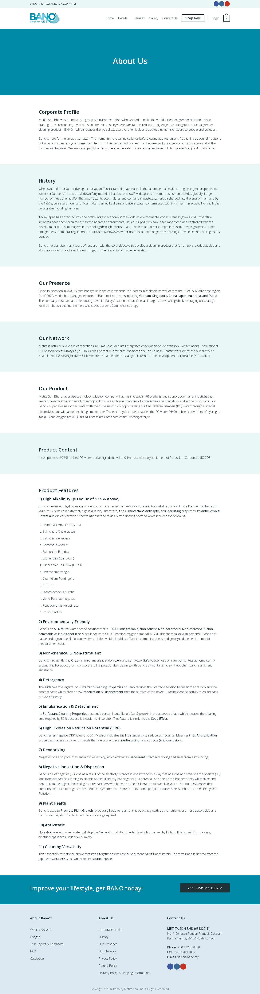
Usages (140, 18)
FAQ (33, 951)
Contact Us (169, 18)
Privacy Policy (108, 958)
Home (109, 18)
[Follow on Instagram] (221, 3)
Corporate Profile (110, 930)
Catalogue (37, 958)
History (103, 937)
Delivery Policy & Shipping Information (124, 973)
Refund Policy (108, 965)
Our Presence (108, 944)
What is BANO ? (40, 930)
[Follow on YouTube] (227, 3)
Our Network (107, 951)
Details (122, 18)
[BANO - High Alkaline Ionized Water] (46, 18)
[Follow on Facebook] (216, 3)
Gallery (153, 18)
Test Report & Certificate (47, 944)
